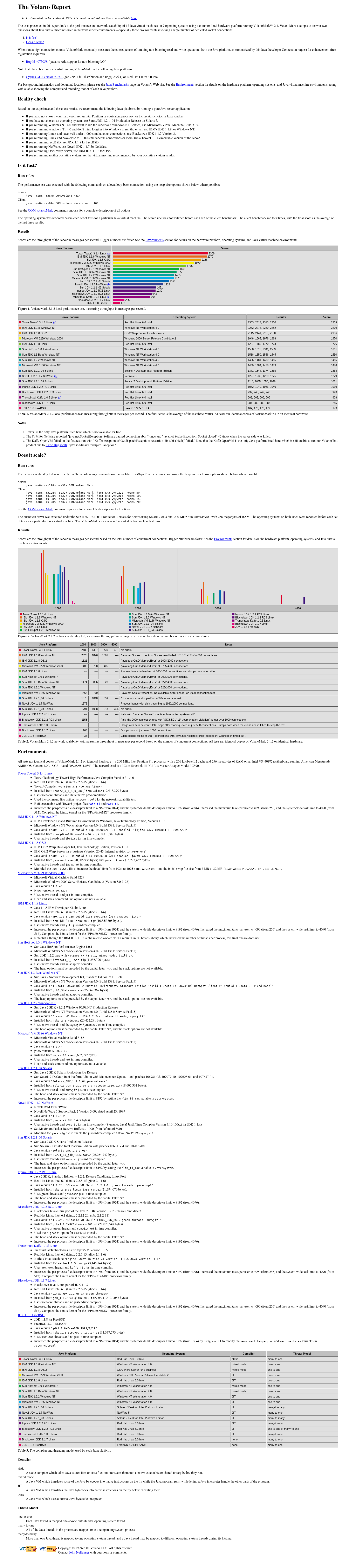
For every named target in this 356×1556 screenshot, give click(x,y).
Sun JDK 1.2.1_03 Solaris (35, 1137)
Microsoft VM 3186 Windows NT (40, 1033)
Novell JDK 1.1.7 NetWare (35, 1102)
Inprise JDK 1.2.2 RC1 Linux (37, 1172)
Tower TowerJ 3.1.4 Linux (35, 773)
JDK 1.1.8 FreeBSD (31, 1315)
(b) (108, 284)
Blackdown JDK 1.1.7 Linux (37, 1280)
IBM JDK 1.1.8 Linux (32, 903)
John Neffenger (79, 1552)
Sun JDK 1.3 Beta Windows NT (39, 972)
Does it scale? (35, 42)
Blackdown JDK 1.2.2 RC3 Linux (40, 1206)
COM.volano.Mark (40, 210)
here (134, 18)
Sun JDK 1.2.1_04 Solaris (35, 1068)
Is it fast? (31, 37)
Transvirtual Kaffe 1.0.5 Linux (37, 1245)
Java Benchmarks (117, 84)
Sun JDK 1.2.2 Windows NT (37, 1003)
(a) (108, 253)
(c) (108, 296)
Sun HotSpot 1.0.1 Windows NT (39, 942)
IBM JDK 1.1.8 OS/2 (32, 842)
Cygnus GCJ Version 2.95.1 (44, 76)
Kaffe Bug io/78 (56, 445)
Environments (185, 84)
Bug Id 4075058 (36, 61)
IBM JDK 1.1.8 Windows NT (37, 816)
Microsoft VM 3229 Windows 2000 (41, 873)
